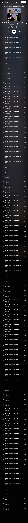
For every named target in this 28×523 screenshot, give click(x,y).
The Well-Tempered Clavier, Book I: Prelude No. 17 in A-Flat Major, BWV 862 (13, 195)
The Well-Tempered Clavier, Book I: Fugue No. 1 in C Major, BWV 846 (13, 42)
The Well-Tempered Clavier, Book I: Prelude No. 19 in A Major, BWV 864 (13, 215)
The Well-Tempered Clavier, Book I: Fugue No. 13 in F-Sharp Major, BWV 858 (13, 161)
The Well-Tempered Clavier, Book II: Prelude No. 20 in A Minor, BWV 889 (13, 463)
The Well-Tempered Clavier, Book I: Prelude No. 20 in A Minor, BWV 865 (13, 225)
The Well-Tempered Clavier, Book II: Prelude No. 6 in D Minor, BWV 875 (13, 324)
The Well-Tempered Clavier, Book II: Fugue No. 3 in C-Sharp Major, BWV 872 (13, 299)
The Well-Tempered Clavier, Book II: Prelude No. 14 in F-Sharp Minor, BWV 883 (13, 403)
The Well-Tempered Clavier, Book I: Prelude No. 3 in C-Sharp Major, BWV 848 (13, 57)
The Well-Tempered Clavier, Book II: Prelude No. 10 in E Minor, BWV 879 (13, 364)
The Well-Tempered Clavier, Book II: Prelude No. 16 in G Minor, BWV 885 (13, 423)
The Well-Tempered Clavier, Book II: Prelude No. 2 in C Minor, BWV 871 (13, 285)
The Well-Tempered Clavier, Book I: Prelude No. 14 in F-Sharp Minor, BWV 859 (13, 166)
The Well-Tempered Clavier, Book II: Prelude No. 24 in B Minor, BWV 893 (13, 503)
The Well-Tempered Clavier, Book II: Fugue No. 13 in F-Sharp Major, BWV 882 (13, 398)
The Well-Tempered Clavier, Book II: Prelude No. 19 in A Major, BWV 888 (13, 453)
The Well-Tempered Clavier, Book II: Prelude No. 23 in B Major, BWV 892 (13, 493)
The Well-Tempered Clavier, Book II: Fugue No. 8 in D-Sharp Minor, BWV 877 (13, 349)
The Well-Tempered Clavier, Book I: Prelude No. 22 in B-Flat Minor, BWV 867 (13, 245)
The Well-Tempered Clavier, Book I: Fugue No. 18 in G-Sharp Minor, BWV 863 (13, 210)
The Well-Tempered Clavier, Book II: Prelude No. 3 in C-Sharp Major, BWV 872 (13, 294)
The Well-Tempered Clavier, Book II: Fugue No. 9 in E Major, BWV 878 (13, 359)
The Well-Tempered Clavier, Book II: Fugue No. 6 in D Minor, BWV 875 (13, 329)
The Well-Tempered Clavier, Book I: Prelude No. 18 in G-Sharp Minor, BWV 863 (13, 205)
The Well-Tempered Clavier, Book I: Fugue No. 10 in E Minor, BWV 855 (13, 131)
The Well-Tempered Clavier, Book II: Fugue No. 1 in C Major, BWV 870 (13, 280)
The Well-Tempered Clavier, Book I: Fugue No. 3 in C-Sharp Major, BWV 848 (13, 62)
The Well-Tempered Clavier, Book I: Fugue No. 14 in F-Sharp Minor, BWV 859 (13, 171)
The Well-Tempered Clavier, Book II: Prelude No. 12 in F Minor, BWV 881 (13, 384)
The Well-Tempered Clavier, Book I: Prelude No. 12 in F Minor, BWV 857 (13, 146)
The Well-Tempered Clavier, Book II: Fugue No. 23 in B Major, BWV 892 (13, 498)
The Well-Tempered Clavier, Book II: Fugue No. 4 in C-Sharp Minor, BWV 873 (13, 309)
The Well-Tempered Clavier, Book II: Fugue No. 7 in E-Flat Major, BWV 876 (13, 339)
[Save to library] (8, 31)
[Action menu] (19, 31)
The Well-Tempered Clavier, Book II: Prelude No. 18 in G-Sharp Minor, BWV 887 (13, 443)
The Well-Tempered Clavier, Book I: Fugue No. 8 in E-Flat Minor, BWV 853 (13, 111)
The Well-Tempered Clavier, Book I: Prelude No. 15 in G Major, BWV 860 (13, 176)
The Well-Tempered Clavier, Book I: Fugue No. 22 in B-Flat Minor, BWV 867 (13, 250)
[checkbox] (25, 38)
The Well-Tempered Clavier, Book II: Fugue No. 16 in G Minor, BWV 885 (13, 428)
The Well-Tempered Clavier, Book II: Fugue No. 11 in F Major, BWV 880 (13, 379)
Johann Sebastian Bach (19, 6)
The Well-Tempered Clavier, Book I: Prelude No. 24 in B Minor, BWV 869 (13, 265)
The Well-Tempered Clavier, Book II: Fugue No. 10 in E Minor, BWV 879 (13, 369)
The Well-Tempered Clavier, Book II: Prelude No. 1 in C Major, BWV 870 (13, 275)
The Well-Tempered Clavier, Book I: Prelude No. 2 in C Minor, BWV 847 (13, 47)
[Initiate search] (16, 2)
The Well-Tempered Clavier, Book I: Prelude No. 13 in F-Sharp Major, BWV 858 (13, 156)
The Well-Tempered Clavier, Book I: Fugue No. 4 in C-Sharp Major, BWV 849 (13, 72)
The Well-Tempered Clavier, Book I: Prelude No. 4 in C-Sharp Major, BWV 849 (13, 67)
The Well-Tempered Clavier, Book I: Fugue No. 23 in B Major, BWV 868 (13, 260)
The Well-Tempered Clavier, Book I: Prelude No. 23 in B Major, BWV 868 (13, 255)
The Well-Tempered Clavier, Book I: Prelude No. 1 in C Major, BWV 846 (13, 37)
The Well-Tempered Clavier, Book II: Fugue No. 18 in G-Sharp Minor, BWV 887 (13, 448)
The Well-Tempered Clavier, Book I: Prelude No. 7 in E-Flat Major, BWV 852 (13, 96)
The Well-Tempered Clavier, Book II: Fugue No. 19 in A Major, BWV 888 (13, 458)
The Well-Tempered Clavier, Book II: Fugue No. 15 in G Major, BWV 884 (13, 418)
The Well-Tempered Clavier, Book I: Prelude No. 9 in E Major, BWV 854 (13, 116)
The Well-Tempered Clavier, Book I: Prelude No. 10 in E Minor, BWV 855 (13, 126)
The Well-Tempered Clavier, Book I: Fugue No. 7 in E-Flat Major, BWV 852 (13, 101)
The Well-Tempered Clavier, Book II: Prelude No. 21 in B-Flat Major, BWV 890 (13, 473)
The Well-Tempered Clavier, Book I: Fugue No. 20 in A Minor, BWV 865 (13, 230)
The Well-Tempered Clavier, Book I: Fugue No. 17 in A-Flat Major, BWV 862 (13, 200)
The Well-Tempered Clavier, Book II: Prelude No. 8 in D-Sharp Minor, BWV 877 (13, 344)
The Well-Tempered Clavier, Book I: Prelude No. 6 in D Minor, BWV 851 (13, 86)
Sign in (23, 2)
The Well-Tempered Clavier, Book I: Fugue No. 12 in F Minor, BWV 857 (13, 151)
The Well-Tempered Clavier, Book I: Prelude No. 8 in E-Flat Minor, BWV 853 (13, 106)
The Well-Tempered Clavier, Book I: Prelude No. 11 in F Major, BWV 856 (13, 136)
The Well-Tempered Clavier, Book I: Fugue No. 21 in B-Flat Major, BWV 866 (13, 240)
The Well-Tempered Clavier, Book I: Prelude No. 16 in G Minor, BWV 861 (13, 185)
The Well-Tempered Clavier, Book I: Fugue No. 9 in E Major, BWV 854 (13, 121)
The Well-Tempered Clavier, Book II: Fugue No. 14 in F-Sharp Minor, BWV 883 (13, 408)
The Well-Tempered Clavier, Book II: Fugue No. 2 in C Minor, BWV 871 (13, 290)
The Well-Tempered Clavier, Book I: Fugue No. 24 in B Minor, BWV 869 (13, 270)
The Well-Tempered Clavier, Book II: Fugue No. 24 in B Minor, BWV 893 (13, 507)
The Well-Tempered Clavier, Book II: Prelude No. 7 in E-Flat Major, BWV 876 (13, 334)
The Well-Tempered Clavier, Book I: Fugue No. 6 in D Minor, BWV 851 (13, 91)
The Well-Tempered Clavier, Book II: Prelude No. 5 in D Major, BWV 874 (13, 314)
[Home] (6, 2)
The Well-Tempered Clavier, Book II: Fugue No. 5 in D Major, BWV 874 (13, 319)
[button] (8, 31)
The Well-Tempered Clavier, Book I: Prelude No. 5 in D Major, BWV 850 (13, 76)
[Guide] (2, 2)
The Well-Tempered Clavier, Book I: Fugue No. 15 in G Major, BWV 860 (13, 181)
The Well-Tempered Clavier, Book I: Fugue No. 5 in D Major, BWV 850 (13, 81)
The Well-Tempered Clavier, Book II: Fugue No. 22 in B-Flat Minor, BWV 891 (13, 488)
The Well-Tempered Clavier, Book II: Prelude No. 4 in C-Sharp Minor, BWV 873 (13, 304)
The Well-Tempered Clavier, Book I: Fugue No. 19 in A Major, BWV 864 (13, 220)
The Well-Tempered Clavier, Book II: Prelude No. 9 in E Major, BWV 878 (13, 354)
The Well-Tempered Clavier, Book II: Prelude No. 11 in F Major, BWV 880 (13, 374)
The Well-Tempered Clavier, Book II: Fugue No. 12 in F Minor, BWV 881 (13, 389)
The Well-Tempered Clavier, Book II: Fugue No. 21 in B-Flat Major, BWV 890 (13, 478)
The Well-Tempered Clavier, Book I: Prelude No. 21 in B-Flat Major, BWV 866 (13, 235)
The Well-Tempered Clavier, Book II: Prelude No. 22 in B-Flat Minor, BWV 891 (13, 483)
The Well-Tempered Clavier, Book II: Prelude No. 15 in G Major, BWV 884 (13, 413)
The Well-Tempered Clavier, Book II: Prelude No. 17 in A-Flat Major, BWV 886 (13, 433)
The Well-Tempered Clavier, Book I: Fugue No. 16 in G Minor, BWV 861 (13, 190)
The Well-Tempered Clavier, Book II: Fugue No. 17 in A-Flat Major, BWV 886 (13, 438)
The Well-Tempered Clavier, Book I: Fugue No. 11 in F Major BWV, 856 (13, 141)
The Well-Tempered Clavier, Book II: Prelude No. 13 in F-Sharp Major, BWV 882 (13, 394)
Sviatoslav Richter (9, 6)
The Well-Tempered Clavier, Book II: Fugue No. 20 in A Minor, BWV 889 (13, 468)
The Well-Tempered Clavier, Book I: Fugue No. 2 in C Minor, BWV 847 (13, 52)
